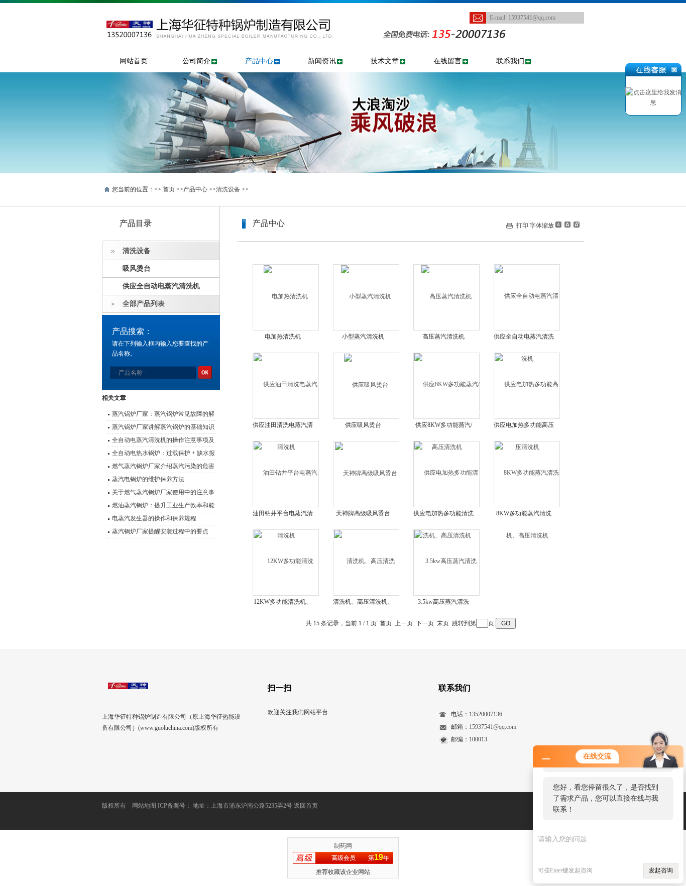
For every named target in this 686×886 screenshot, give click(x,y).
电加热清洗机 (283, 336)
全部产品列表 (144, 303)
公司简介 (196, 61)
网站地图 (144, 805)
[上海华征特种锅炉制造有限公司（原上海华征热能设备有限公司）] (235, 8)
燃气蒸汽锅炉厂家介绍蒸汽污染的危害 (163, 466)
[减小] (558, 225)
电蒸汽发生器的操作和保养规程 (154, 518)
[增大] (576, 225)
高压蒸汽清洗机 (443, 336)
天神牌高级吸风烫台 (363, 513)
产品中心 (259, 61)
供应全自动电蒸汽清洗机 (161, 286)
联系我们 (510, 61)
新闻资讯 (322, 61)
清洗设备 (228, 189)
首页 (169, 189)
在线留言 (447, 61)
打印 (522, 225)
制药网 (343, 845)
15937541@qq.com (531, 17)
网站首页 (134, 61)
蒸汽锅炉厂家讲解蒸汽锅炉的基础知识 (163, 426)
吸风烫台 (137, 268)
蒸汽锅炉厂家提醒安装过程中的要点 (160, 531)
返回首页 (306, 805)
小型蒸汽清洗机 (363, 336)
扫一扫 (280, 688)
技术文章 (385, 61)
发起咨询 (661, 870)
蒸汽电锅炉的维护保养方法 (148, 479)
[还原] (567, 225)
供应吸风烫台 (363, 424)
